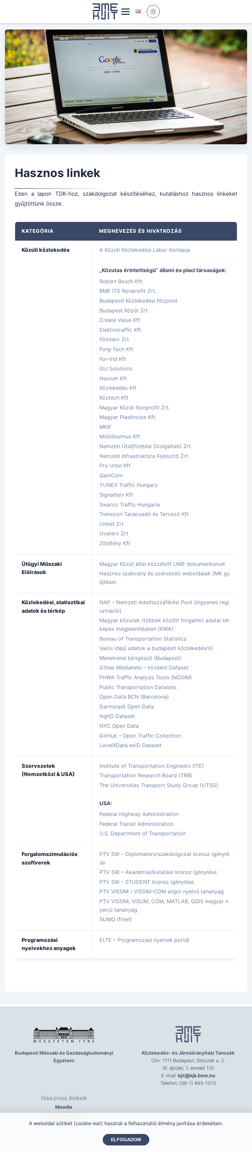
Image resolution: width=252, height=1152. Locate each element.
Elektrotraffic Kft (120, 330)
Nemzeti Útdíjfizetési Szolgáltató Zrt (145, 446)
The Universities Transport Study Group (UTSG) (158, 785)
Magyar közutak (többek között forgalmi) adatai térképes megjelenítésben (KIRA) (164, 624)
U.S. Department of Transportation (142, 833)
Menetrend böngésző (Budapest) (140, 658)
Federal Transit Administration (136, 824)
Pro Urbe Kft (115, 465)
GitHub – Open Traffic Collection (140, 735)
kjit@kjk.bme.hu (196, 1075)
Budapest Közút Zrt (123, 310)
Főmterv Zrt (114, 339)
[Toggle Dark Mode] (153, 11)
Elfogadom (126, 1139)
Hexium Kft (113, 378)
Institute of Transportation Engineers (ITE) (151, 766)
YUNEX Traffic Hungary (128, 485)
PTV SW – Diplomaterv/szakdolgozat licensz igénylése (164, 858)
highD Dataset (117, 716)
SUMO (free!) (115, 919)
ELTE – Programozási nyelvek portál (144, 940)
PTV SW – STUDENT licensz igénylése (146, 882)
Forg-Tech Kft (116, 349)
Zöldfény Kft (114, 543)
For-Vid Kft (112, 359)
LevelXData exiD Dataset (130, 745)
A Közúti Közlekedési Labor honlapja (144, 250)
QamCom (111, 475)
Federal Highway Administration (138, 814)
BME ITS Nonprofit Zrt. (127, 291)
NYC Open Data (119, 726)
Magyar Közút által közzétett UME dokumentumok (162, 564)
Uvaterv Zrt (113, 533)
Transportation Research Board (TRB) (145, 775)
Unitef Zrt (111, 524)
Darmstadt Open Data (126, 706)
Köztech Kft (113, 397)
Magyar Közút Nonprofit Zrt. (134, 407)
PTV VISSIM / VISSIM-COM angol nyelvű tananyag (161, 891)
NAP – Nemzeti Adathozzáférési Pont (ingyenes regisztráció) (164, 606)
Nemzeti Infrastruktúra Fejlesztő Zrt (143, 456)
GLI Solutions (115, 368)
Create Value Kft (119, 320)
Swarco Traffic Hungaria (129, 504)
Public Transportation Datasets (138, 687)
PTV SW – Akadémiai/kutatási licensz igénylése (158, 872)
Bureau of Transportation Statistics (142, 638)
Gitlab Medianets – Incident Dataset (143, 667)
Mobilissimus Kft (119, 436)
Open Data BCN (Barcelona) (134, 696)
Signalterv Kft (116, 494)
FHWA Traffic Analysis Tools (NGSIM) (145, 677)
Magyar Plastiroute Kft (127, 417)
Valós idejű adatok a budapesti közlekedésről (156, 648)
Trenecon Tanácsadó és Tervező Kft (144, 514)
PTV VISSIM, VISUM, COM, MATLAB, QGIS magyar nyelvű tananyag (163, 905)
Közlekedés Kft (117, 388)
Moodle (64, 1107)
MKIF (105, 427)
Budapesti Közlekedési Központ (138, 300)
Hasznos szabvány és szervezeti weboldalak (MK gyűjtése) (164, 577)
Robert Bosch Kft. (121, 281)
